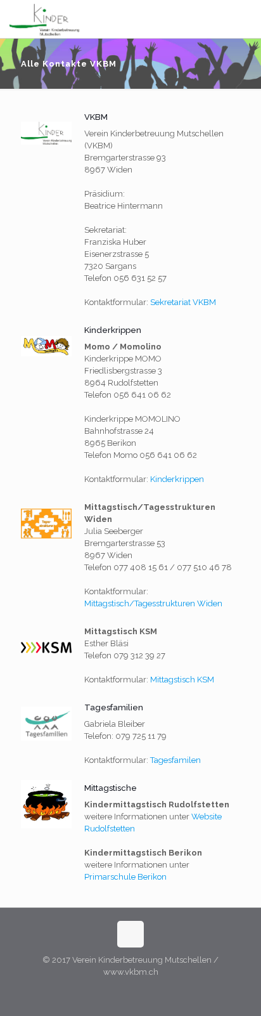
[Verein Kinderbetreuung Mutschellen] (44, 19)
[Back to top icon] (130, 934)
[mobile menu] (244, 19)
